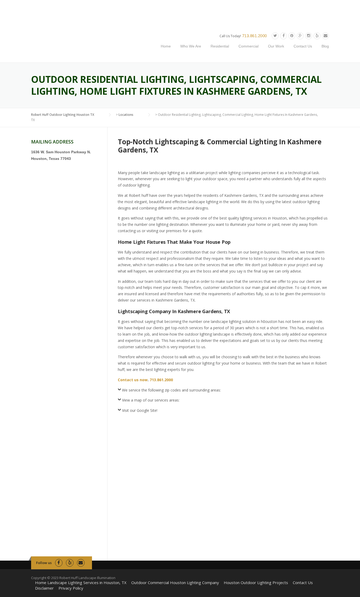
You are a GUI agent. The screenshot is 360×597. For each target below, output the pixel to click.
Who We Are (190, 46)
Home (166, 46)
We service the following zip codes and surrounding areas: (171, 390)
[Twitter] (275, 36)
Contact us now (133, 379)
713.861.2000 (254, 36)
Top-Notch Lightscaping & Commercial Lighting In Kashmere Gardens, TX (220, 146)
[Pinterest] (291, 36)
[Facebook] (283, 36)
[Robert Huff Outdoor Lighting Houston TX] (83, 43)
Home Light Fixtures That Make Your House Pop (174, 242)
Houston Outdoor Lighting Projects (256, 583)
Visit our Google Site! (139, 410)
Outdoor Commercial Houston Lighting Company (175, 583)
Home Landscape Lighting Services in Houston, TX (81, 583)
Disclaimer (44, 588)
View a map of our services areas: (150, 400)
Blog (325, 46)
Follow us (44, 562)
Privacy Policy (71, 588)
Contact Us (303, 46)
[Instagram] (308, 36)
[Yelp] (317, 36)
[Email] (325, 36)
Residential (220, 46)
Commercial (249, 46)
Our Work (276, 46)
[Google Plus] (300, 36)
